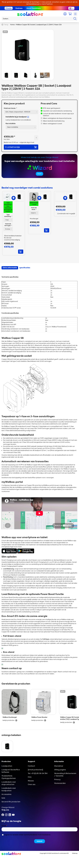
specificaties (24, 267)
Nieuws (31, 781)
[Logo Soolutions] (30, 14)
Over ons (31, 784)
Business (19, 8)
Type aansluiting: (8, 215)
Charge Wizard (8, 807)
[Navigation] (75, 14)
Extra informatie (10, 267)
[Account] (65, 13)
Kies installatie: (11, 124)
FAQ (29, 777)
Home (12, 25)
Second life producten (11, 802)
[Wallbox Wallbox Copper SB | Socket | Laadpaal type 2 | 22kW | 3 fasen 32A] (19, 196)
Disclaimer (58, 766)
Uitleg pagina (60, 770)
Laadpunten (7, 766)
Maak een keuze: (10, 108)
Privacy (57, 779)
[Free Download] (9, 551)
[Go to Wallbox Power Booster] (43, 707)
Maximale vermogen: (8, 224)
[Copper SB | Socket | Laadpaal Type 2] (7, 746)
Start (39, 174)
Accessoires (6, 794)
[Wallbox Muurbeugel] (33, 196)
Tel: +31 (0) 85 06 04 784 (37, 773)
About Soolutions (33, 8)
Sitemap (74, 853)
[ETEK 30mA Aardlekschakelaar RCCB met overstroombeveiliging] (8, 196)
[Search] (75, 18)
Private (9, 8)
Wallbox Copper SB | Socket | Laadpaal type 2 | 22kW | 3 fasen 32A (39, 25)
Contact (31, 766)
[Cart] (70, 13)
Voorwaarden (60, 783)
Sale (3, 798)
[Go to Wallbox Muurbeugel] (14, 707)
